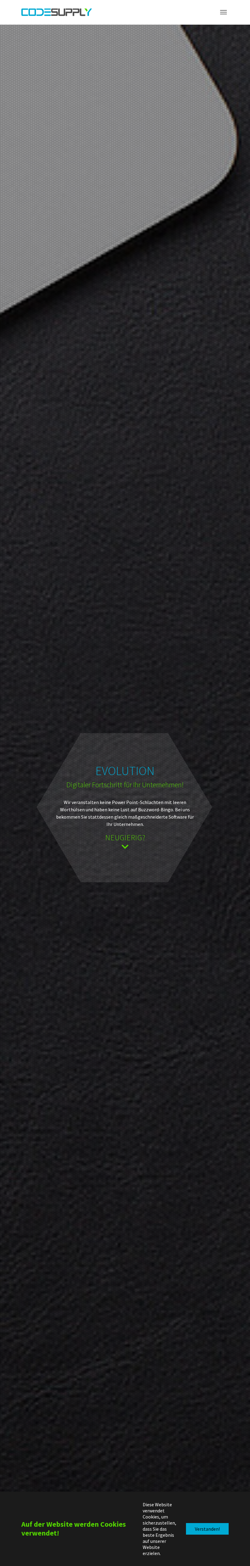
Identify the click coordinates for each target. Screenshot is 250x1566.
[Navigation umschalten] (223, 12)
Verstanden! (207, 1529)
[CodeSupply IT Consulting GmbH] (56, 12)
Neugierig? (125, 837)
